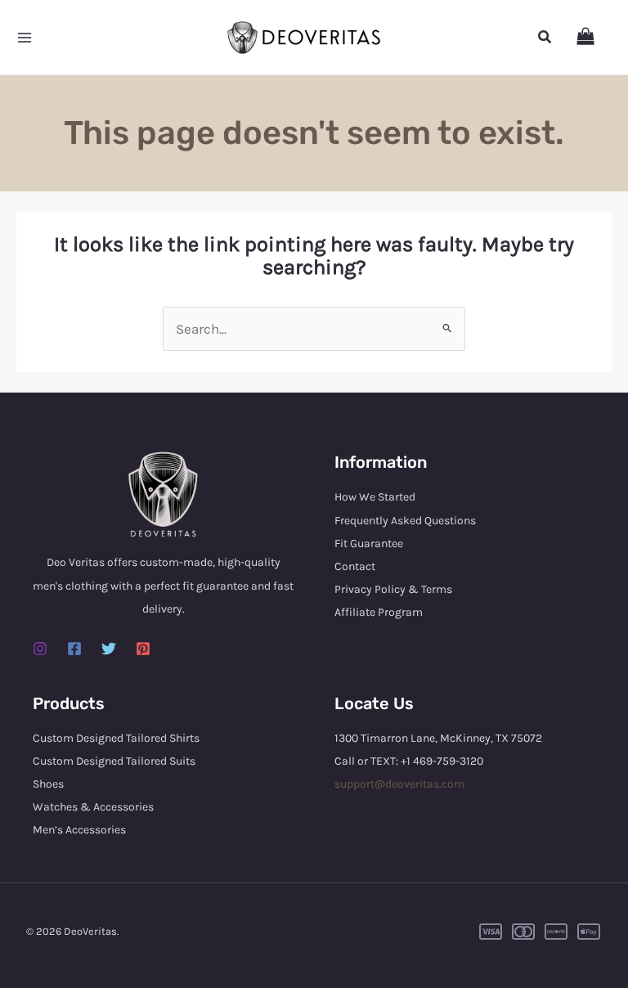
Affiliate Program (378, 612)
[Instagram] (40, 648)
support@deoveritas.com (399, 784)
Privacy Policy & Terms (393, 589)
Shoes (48, 784)
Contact (354, 566)
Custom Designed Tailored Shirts (116, 738)
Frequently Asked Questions (405, 521)
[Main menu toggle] (25, 38)
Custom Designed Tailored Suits (114, 761)
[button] (545, 37)
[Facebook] (74, 648)
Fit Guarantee (368, 543)
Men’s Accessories (79, 830)
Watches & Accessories (93, 807)
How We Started (374, 497)
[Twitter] (108, 648)
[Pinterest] (143, 648)
